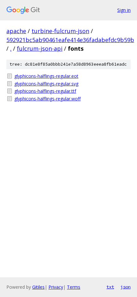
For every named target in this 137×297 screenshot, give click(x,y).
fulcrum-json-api (39, 48)
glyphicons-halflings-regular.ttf (45, 91)
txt (110, 287)
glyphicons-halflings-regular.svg (46, 84)
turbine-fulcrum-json (60, 31)
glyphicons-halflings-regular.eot (46, 76)
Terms (73, 287)
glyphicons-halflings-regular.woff (47, 99)
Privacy (55, 287)
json (125, 287)
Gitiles (38, 287)
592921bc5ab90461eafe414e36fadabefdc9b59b (70, 40)
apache (16, 31)
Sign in (124, 10)
